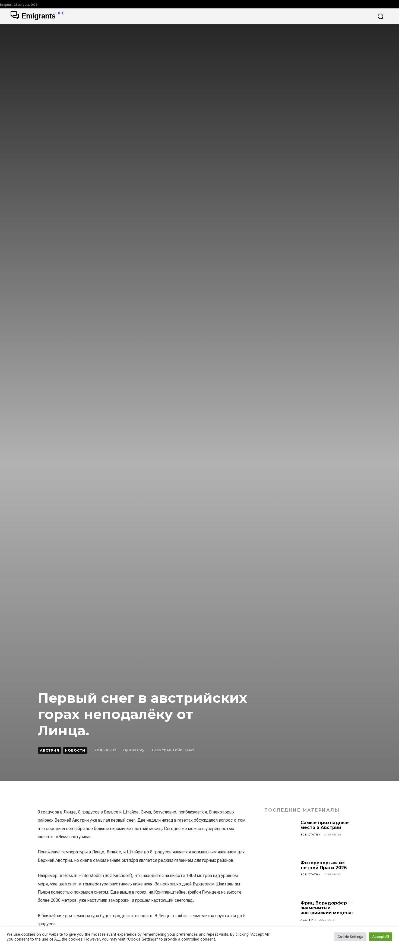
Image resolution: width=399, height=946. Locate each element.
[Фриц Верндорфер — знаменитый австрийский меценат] (280, 917)
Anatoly (136, 750)
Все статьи (310, 834)
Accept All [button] (380, 937)
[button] (380, 16)
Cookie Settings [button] (350, 937)
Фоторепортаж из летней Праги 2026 (323, 865)
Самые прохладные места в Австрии (324, 825)
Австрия (49, 750)
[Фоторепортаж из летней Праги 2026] (280, 876)
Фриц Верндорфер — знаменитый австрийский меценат (327, 908)
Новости (75, 750)
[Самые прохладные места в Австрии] (280, 836)
